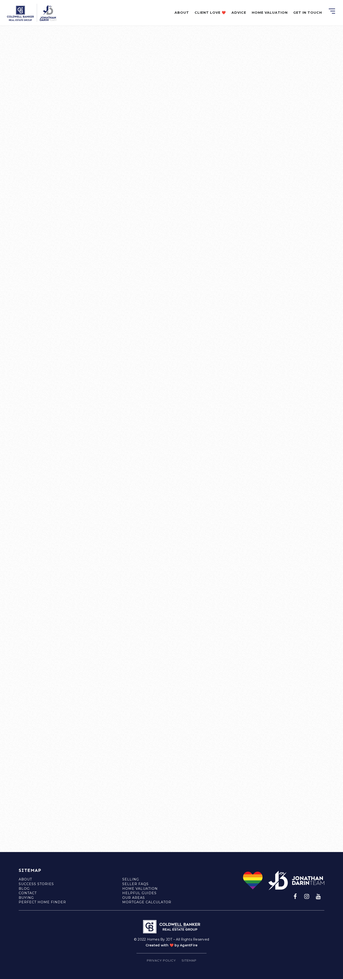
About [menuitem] (182, 12)
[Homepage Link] (31, 12)
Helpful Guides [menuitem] (139, 893)
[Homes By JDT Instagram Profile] (307, 896)
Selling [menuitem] (130, 879)
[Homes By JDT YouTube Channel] (318, 896)
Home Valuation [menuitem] (270, 12)
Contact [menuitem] (28, 893)
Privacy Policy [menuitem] (161, 960)
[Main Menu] (332, 11)
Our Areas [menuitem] (133, 898)
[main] (171, 426)
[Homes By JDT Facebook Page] (295, 896)
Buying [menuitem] (26, 898)
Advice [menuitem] (238, 12)
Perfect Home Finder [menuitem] (42, 902)
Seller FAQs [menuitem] (135, 884)
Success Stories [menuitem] (36, 884)
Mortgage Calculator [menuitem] (146, 902)
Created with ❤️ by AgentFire (172, 945)
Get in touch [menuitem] (307, 12)
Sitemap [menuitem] (189, 960)
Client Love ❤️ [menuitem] (210, 12)
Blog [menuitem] (24, 889)
